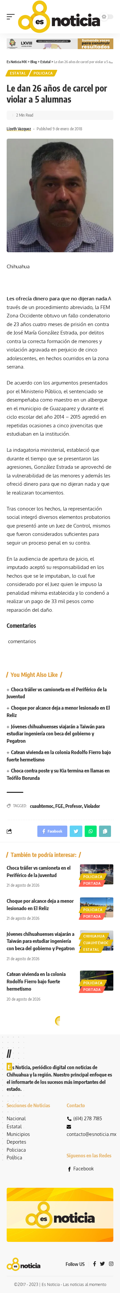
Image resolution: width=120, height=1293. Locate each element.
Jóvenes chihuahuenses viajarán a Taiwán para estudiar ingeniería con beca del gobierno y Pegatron (56, 733)
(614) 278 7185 (87, 1118)
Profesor (73, 806)
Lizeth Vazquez (19, 128)
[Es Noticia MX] (59, 16)
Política (14, 1157)
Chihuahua (94, 936)
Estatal (18, 73)
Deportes (16, 1142)
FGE (59, 806)
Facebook (83, 1168)
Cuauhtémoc (96, 943)
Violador (92, 806)
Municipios (18, 1134)
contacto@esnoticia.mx (91, 1134)
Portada (92, 883)
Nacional (16, 1118)
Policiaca (43, 73)
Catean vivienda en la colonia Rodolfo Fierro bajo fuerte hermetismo (36, 981)
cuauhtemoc (41, 806)
